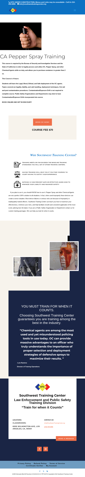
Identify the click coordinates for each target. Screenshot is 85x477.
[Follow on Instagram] (45, 449)
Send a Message (66, 438)
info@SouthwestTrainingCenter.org (54, 423)
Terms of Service (57, 463)
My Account (51, 466)
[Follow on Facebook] (39, 449)
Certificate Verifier (34, 466)
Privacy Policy (24, 463)
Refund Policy (40, 463)
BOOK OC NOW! (42, 122)
